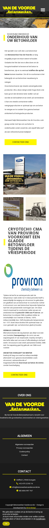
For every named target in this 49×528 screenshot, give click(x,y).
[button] (42, 9)
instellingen (40, 519)
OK (6, 524)
